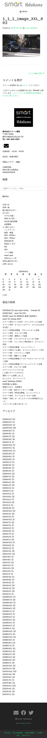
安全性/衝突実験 (10, 221)
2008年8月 (7, 643)
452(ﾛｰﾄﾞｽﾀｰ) (9, 244)
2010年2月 (7, 591)
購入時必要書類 (18, 733)
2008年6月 (7, 649)
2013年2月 (7, 537)
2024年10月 (7, 428)
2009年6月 (7, 614)
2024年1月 (7, 442)
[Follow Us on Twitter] (31, 712)
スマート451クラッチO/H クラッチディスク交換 (22, 322)
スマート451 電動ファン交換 (14, 356)
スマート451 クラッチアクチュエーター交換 (21, 339)
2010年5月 (7, 583)
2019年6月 (7, 468)
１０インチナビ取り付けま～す (15, 404)
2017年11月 (7, 494)
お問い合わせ (8, 264)
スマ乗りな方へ (9, 227)
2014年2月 (7, 528)
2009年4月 (7, 620)
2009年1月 (7, 628)
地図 (18, 735)
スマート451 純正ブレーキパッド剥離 (18, 390)
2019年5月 (7, 471)
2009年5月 (7, 617)
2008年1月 (7, 663)
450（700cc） (9, 238)
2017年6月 (7, 497)
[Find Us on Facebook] (23, 712)
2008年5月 (7, 651)
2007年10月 (7, 671)
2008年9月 (7, 640)
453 (5, 250)
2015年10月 (7, 511)
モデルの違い (9, 216)
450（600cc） (10, 235)
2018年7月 (7, 477)
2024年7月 (7, 436)
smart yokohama (31, 28)
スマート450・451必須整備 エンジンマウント (21, 393)
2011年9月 (7, 557)
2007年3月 (7, 692)
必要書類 (7, 224)
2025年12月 (7, 425)
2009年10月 (8, 603)
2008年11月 (7, 634)
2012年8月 (7, 545)
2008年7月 (7, 646)
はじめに (6, 213)
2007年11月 (7, 669)
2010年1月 (7, 594)
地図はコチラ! (12, 162)
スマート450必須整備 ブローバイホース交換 (21, 330)
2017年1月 (7, 505)
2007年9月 (7, 674)
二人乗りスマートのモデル (13, 373)
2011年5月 (7, 565)
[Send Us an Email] (16, 712)
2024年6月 (7, 439)
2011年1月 (6, 574)
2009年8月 (7, 608)
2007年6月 (7, 683)
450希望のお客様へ (10, 384)
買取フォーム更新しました (13, 376)
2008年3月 (7, 657)
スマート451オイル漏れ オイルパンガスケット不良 (23, 350)
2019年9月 (7, 465)
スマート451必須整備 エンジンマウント (19, 347)
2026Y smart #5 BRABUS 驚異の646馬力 (20, 316)
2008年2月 (7, 660)
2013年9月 (7, 531)
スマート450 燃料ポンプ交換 (15, 336)
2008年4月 (7, 654)
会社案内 (39, 733)
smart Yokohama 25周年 (12, 381)
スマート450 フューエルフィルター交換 (19, 396)
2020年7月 (7, 462)
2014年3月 (7, 525)
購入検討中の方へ (10, 210)
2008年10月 (8, 637)
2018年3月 (7, 485)
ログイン (25, 85)
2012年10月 (7, 543)
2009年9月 (7, 606)
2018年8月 (7, 474)
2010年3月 (7, 588)
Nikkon (23, 723)
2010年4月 (7, 585)
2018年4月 (7, 482)
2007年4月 (7, 689)
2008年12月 (8, 631)
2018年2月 (7, 488)
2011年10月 (7, 554)
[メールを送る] (6, 145)
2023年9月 (7, 454)
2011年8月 (7, 560)
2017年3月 (7, 502)
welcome (7, 733)
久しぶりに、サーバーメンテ (14, 378)
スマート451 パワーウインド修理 (16, 353)
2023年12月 (7, 445)
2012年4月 (7, 548)
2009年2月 (7, 626)
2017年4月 (7, 500)
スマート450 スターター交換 (15, 333)
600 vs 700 (8, 219)
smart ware (8, 255)
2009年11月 (7, 600)
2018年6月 (7, 479)
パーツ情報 (8, 252)
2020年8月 (7, 459)
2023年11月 (7, 448)
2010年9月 (7, 577)
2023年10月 (8, 451)
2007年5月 (7, 686)
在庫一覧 (6, 207)
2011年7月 (7, 563)
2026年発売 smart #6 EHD (14, 313)
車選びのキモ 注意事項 (13, 387)
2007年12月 (7, 666)
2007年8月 (7, 677)
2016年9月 (7, 508)
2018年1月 (7, 491)
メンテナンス (9, 230)
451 (5, 247)
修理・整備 (8, 233)
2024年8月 (7, 434)
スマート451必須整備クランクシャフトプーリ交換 (22, 364)
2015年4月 (7, 514)
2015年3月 (7, 517)
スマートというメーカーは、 (14, 370)
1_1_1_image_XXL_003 (38, 73)
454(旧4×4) (8, 241)
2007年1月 (7, 694)
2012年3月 (7, 551)
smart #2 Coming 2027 (12, 319)
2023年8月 (7, 457)
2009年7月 (7, 611)
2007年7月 (7, 680)
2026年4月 (7, 419)
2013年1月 (7, 540)
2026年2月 (7, 422)
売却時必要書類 (30, 733)
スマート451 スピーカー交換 (14, 367)
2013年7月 (7, 534)
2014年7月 (7, 522)
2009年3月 (7, 623)
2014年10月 (7, 520)
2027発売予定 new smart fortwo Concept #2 (21, 310)
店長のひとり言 (10, 258)
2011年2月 (7, 571)
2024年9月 (7, 431)
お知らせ (6, 204)
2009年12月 (8, 597)
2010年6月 (7, 580)
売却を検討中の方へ (10, 261)
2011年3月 (7, 568)
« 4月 (5, 295)
